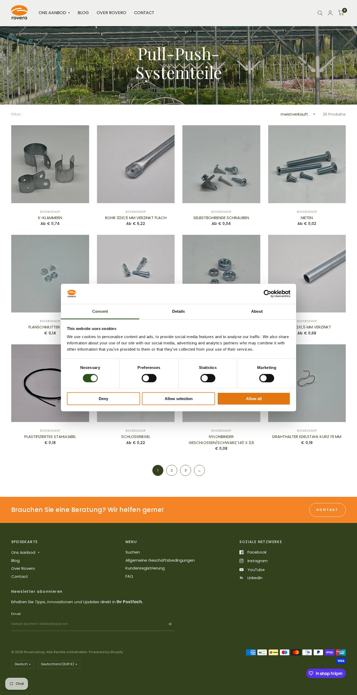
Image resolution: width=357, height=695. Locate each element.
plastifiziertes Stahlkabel (50, 436)
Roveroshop (50, 212)
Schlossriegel (135, 436)
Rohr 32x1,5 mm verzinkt (307, 327)
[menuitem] (54, 13)
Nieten (307, 217)
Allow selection (179, 398)
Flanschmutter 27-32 (50, 327)
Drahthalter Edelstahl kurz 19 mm (306, 436)
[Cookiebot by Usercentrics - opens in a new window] (267, 294)
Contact (144, 13)
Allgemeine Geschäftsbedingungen (160, 560)
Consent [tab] (100, 311)
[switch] (149, 378)
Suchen (132, 552)
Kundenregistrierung (145, 568)
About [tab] (257, 311)
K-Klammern (50, 217)
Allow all (254, 398)
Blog (83, 13)
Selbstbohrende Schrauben (221, 217)
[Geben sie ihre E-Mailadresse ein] (169, 624)
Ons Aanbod (52, 13)
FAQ (129, 576)
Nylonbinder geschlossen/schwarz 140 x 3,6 (221, 439)
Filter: (16, 114)
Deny (103, 398)
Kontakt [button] (327, 509)
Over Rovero (111, 13)
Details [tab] (178, 311)
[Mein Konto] (330, 13)
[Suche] (320, 13)
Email (16, 613)
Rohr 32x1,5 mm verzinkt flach (135, 217)
